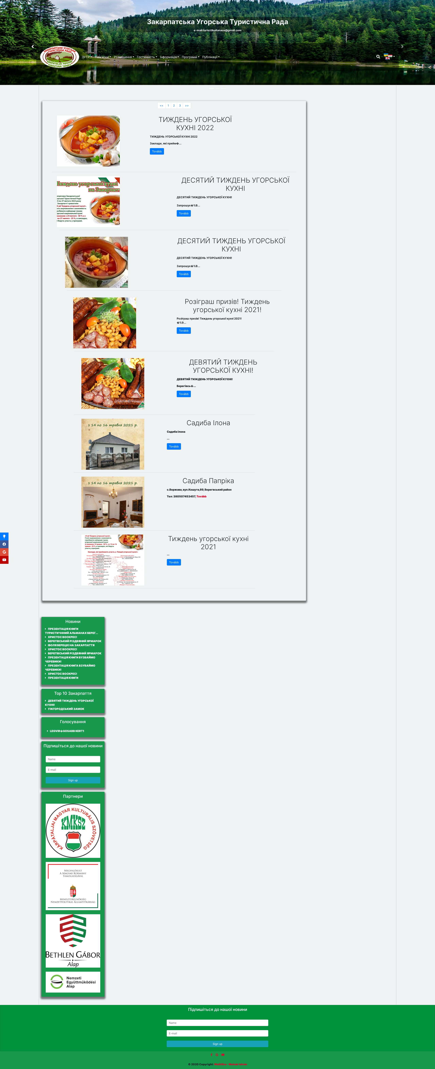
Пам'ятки (102, 57)
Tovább (157, 151)
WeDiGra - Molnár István (230, 1064)
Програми (189, 57)
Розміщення (123, 57)
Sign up (73, 780)
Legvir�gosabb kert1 (66, 731)
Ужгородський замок (65, 709)
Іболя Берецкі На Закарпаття (70, 645)
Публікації (209, 57)
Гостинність (146, 57)
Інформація (168, 57)
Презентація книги (62, 677)
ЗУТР (86, 57)
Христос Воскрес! (62, 637)
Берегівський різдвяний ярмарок (74, 641)
